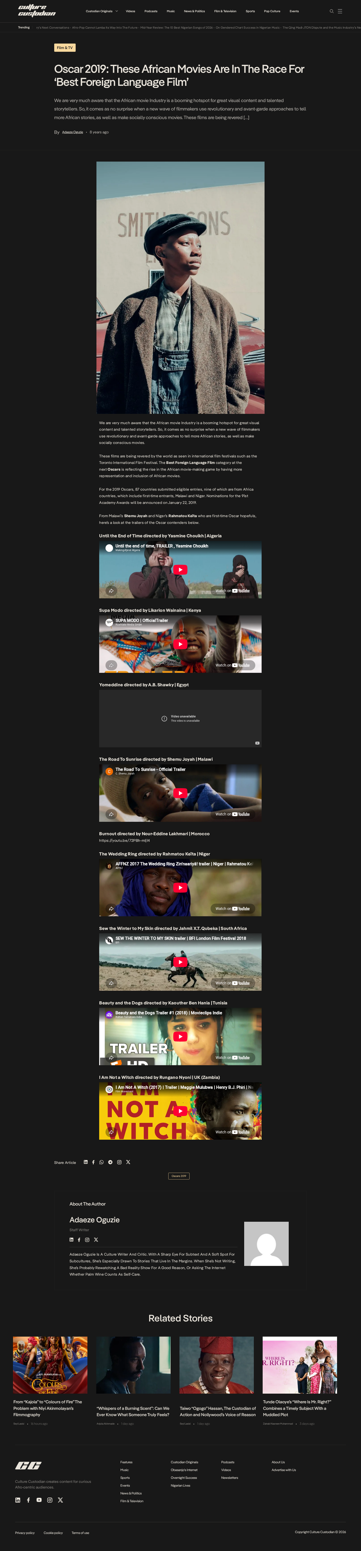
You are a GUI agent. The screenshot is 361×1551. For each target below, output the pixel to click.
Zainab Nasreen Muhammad (278, 1423)
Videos (130, 11)
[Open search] (332, 11)
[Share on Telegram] (110, 1162)
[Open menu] (340, 11)
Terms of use (80, 1533)
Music (171, 11)
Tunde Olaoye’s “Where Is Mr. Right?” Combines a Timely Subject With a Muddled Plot (297, 1408)
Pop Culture (272, 11)
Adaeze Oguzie (72, 132)
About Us (278, 1462)
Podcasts (151, 11)
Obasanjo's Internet (184, 1470)
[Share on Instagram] (119, 1162)
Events (294, 11)
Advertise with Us (284, 1470)
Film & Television (225, 11)
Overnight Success (184, 1478)
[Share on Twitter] (128, 1162)
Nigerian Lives (180, 1485)
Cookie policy (53, 1533)
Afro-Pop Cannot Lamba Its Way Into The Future (73, 27)
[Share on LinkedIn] (86, 1162)
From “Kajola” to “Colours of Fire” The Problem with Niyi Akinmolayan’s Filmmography (47, 1408)
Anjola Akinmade (106, 1423)
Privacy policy (25, 1533)
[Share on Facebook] (93, 1162)
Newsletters (229, 1478)
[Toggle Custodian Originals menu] (117, 11)
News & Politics (194, 11)
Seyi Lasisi (18, 1423)
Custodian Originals (99, 11)
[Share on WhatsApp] (101, 1162)
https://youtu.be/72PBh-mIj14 (124, 840)
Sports (250, 11)
